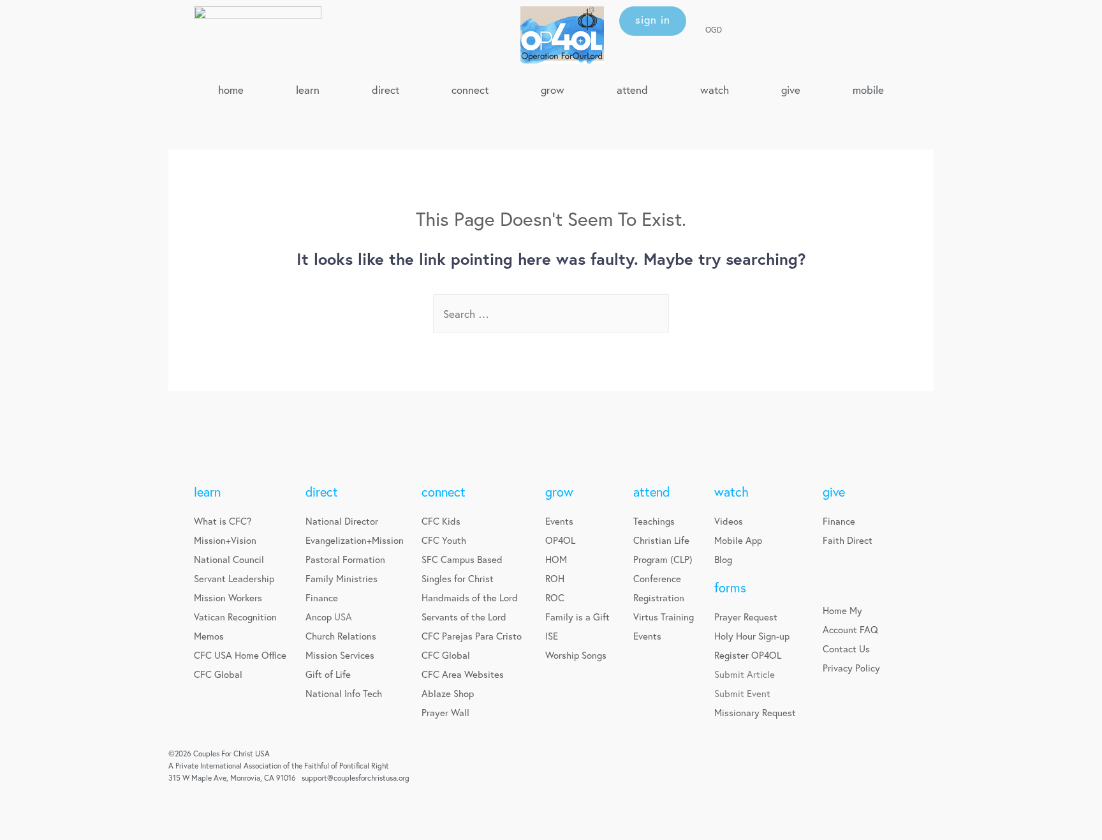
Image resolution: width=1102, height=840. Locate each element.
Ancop (319, 616)
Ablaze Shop (448, 693)
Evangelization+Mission (354, 540)
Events (559, 520)
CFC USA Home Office (240, 655)
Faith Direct (847, 540)
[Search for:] (551, 313)
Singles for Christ (458, 578)
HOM (556, 559)
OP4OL (560, 540)
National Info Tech (343, 693)
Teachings (654, 520)
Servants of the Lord (464, 616)
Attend (632, 89)
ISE (551, 635)
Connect (470, 89)
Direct (385, 89)
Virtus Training (663, 616)
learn (308, 89)
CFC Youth (444, 540)
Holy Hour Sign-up (752, 635)
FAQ (869, 629)
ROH (554, 578)
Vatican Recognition (235, 616)
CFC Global (218, 674)
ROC (554, 597)
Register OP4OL (747, 655)
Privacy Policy (851, 667)
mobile (868, 89)
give (790, 89)
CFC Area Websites (463, 674)
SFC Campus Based (462, 559)
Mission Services (339, 655)
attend (651, 491)
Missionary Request (755, 712)
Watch (714, 89)
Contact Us (846, 648)
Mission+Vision (225, 540)
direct (321, 491)
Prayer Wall (445, 712)
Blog (723, 559)
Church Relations (340, 635)
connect (444, 491)
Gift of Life (328, 674)
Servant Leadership (234, 578)
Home (835, 610)
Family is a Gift (577, 616)
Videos (728, 520)
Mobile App (738, 540)
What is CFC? (222, 520)
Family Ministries (341, 578)
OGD (713, 29)
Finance (321, 597)
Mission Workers (228, 597)
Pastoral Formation (345, 559)
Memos (209, 635)
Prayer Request (745, 616)
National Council (229, 559)
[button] (652, 21)
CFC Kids (441, 520)
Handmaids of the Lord (470, 597)
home (231, 89)
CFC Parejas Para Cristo (472, 635)
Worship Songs (575, 655)
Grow (552, 89)
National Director (341, 520)
